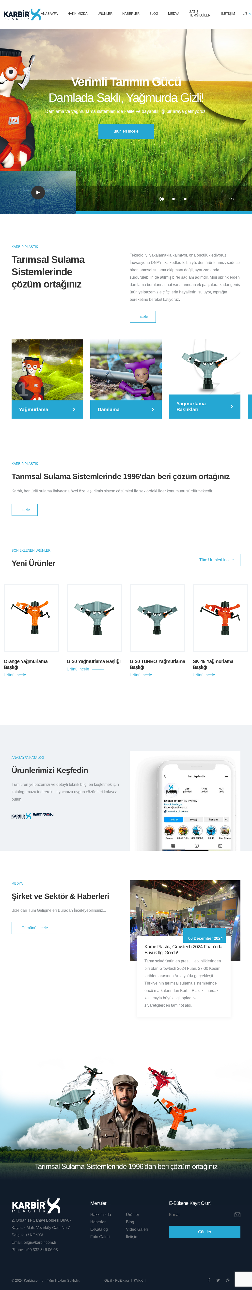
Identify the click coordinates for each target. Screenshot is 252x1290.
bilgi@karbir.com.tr (39, 1242)
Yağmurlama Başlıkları (191, 406)
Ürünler (104, 13)
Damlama (109, 409)
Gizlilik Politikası (118, 1280)
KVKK (140, 1280)
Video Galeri (137, 1229)
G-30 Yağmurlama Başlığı (94, 661)
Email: (17, 1242)
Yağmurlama (33, 409)
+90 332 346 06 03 (41, 1250)
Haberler (131, 13)
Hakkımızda (78, 13)
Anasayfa (49, 13)
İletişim (228, 13)
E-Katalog (99, 1229)
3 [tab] (185, 199)
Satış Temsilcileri (200, 13)
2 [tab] (173, 199)
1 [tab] (161, 199)
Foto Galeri (100, 1237)
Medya (173, 13)
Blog (153, 13)
